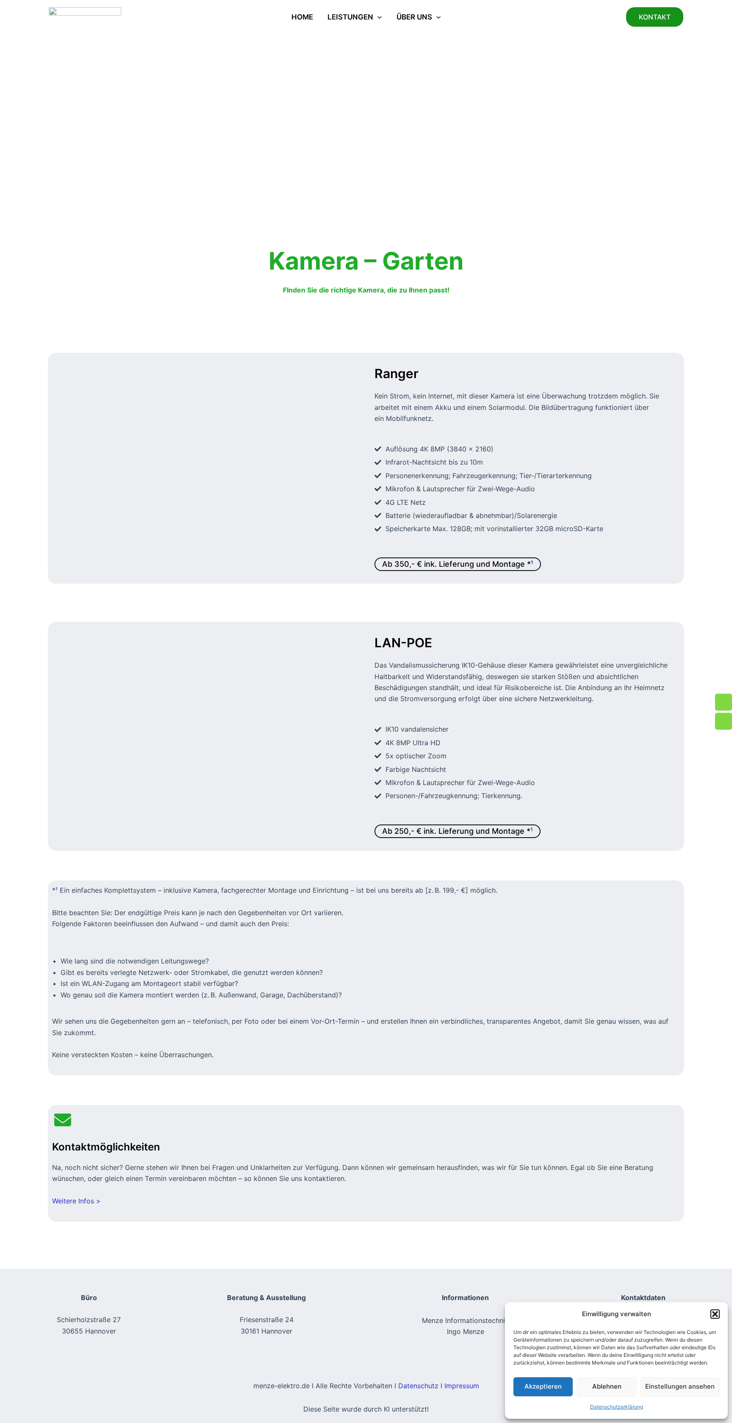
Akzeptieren (543, 1386)
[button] (715, 1314)
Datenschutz (418, 1385)
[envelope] (62, 1120)
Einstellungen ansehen (680, 1386)
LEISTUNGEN (350, 17)
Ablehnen (606, 1386)
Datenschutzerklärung (616, 1407)
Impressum (461, 1385)
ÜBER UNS (414, 17)
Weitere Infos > (76, 1201)
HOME (302, 17)
